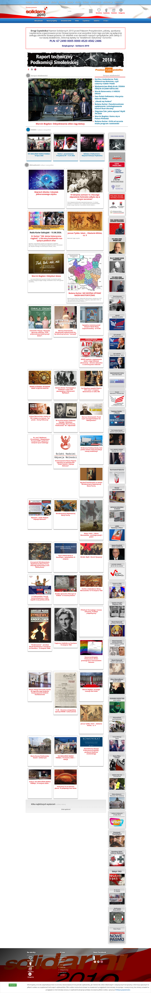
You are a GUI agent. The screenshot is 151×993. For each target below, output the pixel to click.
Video (77, 21)
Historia (70, 2)
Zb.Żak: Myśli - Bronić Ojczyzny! (91, 557)
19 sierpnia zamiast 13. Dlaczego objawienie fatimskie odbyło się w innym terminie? (85, 197)
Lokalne (86, 2)
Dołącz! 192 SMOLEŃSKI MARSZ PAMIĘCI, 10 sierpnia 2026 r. (40, 782)
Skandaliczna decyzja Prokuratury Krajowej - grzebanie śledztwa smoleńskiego (91, 751)
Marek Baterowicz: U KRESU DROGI (107, 92)
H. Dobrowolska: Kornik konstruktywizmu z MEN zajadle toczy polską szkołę (39, 598)
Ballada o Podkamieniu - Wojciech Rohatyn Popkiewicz (92, 154)
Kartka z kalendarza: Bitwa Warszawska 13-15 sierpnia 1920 (91, 589)
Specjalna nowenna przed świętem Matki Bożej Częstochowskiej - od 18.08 (91, 326)
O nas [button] (106, 21)
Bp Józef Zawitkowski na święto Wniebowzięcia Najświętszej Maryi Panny (91, 484)
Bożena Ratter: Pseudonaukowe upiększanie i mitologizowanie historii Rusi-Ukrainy (109, 106)
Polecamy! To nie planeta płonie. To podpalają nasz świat (65, 787)
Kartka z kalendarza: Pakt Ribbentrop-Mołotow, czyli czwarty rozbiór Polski (106, 81)
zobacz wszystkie (44, 130)
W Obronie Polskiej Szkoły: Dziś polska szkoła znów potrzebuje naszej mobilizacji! (91, 449)
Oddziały (62, 967)
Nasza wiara (119, 2)
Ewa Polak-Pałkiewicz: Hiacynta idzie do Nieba (109, 97)
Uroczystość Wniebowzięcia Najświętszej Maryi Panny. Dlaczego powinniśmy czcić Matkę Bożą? (39, 564)
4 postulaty (63, 957)
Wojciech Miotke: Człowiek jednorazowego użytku (46, 193)
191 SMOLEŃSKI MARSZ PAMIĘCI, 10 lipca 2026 (39, 154)
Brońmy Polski (96, 2)
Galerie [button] (96, 21)
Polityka (29, 2)
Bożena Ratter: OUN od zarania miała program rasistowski (109, 122)
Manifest (62, 960)
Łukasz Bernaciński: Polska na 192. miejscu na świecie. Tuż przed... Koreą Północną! (39, 418)
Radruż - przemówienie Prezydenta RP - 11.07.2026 (65, 154)
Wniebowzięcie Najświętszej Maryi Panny (65, 514)
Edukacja (62, 2)
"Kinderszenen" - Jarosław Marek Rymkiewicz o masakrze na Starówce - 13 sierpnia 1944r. (40, 646)
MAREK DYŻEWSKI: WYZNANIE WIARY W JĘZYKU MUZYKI (40, 387)
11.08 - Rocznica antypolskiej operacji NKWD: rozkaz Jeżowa (65, 711)
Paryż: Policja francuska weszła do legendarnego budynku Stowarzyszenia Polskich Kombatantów (40, 692)
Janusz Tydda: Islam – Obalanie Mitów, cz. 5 (85, 234)
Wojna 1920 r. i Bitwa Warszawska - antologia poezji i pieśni (91, 535)
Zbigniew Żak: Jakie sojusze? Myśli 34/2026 (110, 112)
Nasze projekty (52, 21)
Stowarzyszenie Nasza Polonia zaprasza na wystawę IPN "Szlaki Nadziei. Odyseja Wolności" (65, 463)
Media (36, 2)
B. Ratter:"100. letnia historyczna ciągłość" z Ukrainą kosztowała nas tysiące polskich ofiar (46, 238)
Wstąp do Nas (64, 970)
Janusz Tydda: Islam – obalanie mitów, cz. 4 (91, 724)
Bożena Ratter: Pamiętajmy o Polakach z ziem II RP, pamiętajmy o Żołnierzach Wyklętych (65, 390)
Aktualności (38, 21)
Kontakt (62, 975)
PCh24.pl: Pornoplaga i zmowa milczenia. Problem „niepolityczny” (91, 611)
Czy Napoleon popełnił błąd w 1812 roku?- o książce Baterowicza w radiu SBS (91, 390)
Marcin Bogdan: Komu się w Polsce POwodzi (107, 117)
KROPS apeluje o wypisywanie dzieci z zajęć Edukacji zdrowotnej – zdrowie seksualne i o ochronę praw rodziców (91, 362)
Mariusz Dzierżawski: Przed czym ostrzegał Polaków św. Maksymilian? (91, 418)
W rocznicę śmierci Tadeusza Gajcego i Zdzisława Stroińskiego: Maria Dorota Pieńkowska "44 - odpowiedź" (65, 423)
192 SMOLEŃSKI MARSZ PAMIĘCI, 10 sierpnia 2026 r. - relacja (66, 757)
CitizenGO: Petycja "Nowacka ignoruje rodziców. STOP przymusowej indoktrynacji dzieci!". (40, 333)
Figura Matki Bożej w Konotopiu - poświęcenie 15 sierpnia (65, 557)
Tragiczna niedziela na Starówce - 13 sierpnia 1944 (65, 644)
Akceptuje (13, 985)
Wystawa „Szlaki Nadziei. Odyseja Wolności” (40, 518)
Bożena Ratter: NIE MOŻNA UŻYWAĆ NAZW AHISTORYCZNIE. (85, 294)
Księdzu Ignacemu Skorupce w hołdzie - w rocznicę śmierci (65, 594)
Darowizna (63, 972)
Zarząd (62, 965)
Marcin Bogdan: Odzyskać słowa (46, 276)
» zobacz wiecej (61, 804)
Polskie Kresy (107, 2)
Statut (62, 962)
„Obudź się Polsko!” (103, 101)
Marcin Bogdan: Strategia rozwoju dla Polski (91, 690)
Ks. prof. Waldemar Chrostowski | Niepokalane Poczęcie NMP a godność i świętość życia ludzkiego (39, 440)
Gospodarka (44, 2)
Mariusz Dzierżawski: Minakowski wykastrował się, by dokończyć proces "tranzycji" (66, 332)
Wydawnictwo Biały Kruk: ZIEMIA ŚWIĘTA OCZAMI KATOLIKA (110, 87)
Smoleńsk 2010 (66, 21)
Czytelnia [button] (86, 21)
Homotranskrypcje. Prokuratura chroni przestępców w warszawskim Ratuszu (91, 659)
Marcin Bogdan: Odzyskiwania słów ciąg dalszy (60, 124)
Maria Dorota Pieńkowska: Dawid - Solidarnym (40, 757)
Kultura (54, 2)
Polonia (78, 2)
